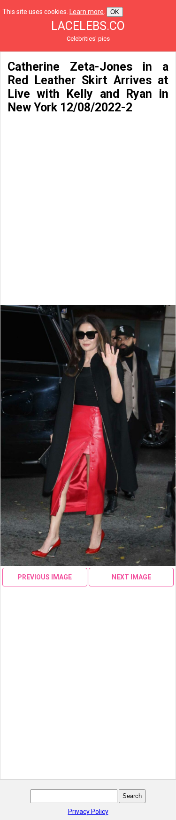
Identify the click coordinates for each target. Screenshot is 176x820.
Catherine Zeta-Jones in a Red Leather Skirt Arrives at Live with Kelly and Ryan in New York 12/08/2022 (88, 87)
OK (114, 11)
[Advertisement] (88, 210)
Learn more (86, 11)
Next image (131, 577)
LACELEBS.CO (88, 26)
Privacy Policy (88, 811)
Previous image (44, 577)
